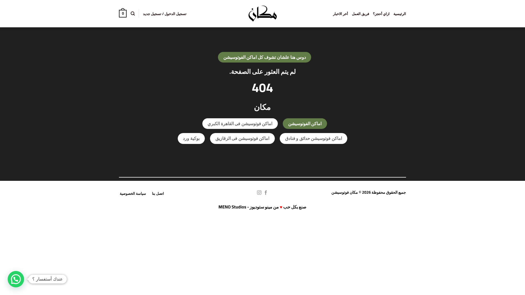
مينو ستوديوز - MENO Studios (245, 207)
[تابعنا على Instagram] (259, 192)
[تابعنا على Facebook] (266, 192)
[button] (164, 14)
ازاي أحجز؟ (381, 13)
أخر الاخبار (340, 13)
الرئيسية (399, 13)
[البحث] (132, 13)
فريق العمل (360, 13)
